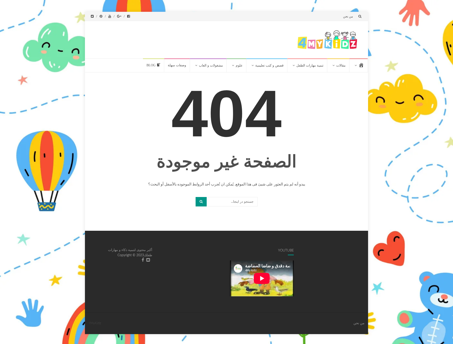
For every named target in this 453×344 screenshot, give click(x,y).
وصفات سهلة (177, 65)
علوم (239, 65)
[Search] (201, 201)
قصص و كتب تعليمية (269, 65)
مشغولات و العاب (211, 65)
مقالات (341, 65)
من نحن (348, 16)
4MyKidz (94, 323)
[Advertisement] (203, 38)
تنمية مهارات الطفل (309, 65)
